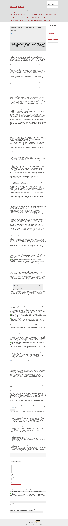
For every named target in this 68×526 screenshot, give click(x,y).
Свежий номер (51, 1)
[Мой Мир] (14, 456)
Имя (49, 27)
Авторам (11, 6)
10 (41, 185)
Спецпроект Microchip (13, 7)
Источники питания (18, 15)
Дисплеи (32, 14)
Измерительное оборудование (51, 14)
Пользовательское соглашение (34, 522)
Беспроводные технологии (47, 12)
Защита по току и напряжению (39, 14)
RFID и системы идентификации (32, 12)
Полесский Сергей (13, 34)
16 (20, 354)
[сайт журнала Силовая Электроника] (16, 521)
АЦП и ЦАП (40, 12)
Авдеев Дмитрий (13, 35)
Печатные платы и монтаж (35, 17)
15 (39, 291)
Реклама (22, 6)
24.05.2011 (13, 453)
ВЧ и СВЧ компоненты (23, 14)
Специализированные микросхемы (16, 20)
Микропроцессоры (42, 15)
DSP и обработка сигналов (14, 12)
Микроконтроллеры (34, 15)
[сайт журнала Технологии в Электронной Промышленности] (22, 521)
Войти (11, 9)
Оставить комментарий (15, 454)
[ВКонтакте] (11, 456)
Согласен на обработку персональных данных (53, 31)
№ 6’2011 (12, 39)
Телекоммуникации (38, 20)
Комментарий (14, 464)
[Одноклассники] (13, 456)
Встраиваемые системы (14, 14)
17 (13, 407)
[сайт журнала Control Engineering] (44, 521)
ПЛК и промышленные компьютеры (16, 18)
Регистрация (15, 9)
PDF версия (12, 41)
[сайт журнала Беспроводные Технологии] (38, 521)
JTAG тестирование (23, 12)
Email (12, 477)
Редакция (15, 6)
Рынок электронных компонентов (33, 18)
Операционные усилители (15, 17)
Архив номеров (51, 4)
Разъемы (25, 18)
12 (33, 239)
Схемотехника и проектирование (29, 20)
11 (40, 228)
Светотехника (22, 17)
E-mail (49, 29)
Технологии (44, 20)
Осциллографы (27, 17)
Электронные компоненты (51, 20)
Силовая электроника (45, 18)
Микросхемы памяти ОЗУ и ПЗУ (51, 15)
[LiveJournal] (15, 456)
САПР (40, 18)
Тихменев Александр (14, 37)
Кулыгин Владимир (14, 36)
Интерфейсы (12, 15)
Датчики (28, 14)
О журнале (19, 6)
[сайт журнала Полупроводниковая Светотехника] (30, 521)
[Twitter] (12, 456)
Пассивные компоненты (27, 15)
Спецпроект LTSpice (21, 7)
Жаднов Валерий (13, 33)
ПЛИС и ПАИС (43, 17)
